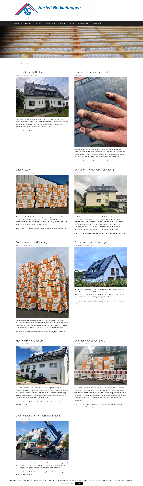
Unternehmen (82, 23)
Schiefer (61, 23)
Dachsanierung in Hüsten (29, 72)
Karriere (71, 23)
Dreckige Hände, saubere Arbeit (91, 72)
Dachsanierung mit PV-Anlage (90, 242)
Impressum (95, 23)
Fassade (38, 23)
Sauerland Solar (49, 23)
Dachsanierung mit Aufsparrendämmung (38, 415)
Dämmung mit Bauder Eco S (89, 340)
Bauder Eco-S (23, 169)
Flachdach (28, 23)
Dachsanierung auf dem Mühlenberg (94, 169)
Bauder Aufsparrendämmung (32, 242)
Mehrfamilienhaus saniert (29, 340)
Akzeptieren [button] (79, 483)
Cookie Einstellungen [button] (67, 483)
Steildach (17, 23)
